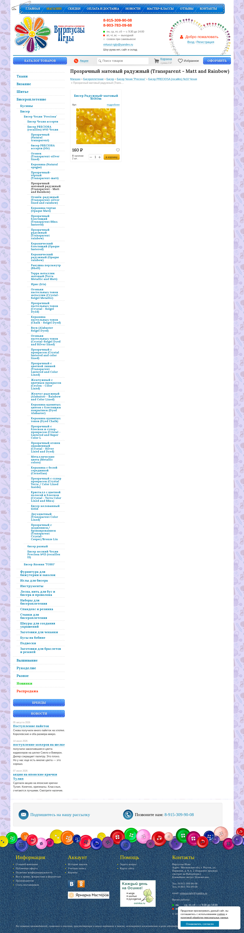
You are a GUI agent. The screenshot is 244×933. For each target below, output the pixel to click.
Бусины (26, 106)
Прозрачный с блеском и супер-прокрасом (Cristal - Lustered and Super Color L (46, 432)
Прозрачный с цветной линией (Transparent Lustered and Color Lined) (44, 369)
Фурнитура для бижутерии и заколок (38, 573)
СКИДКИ (74, 9)
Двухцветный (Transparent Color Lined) (44, 516)
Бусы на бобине (32, 638)
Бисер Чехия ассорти (42, 121)
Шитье (23, 91)
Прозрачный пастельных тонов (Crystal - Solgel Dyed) (44, 307)
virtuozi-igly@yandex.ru (193, 893)
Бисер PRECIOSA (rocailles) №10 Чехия (42, 128)
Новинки (24, 683)
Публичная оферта (27, 868)
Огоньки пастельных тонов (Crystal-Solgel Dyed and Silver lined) (46, 340)
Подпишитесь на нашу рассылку (60, 814)
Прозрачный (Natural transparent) (40, 137)
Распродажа (27, 691)
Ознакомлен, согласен (200, 924)
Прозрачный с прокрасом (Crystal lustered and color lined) (45, 354)
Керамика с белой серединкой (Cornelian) (44, 470)
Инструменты (31, 586)
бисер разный (37, 546)
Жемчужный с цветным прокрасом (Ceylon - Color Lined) (46, 384)
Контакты (208, 9)
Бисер (25, 111)
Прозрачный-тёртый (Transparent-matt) (45, 175)
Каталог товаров (40, 61)
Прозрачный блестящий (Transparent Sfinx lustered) (44, 220)
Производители (25, 880)
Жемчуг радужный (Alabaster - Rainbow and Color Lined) (46, 396)
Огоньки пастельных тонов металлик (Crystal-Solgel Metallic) (45, 294)
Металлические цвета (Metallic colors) (42, 459)
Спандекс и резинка (36, 609)
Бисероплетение (31, 99)
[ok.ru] (81, 883)
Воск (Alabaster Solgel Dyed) (42, 329)
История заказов (77, 864)
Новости (132, 9)
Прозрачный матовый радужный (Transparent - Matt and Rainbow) (46, 188)
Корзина (73, 872)
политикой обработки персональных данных (204, 917)
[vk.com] (71, 883)
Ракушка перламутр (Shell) (46, 267)
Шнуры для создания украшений (37, 625)
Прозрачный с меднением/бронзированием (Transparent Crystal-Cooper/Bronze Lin (44, 532)
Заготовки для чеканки (39, 632)
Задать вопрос (128, 864)
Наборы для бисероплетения (33, 602)
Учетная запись (77, 868)
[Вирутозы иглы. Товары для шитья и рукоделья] (49, 34)
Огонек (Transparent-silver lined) (45, 156)
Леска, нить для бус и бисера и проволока (37, 593)
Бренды (39, 703)
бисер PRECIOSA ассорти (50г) (43, 147)
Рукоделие (26, 668)
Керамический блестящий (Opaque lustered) (45, 246)
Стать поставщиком (27, 884)
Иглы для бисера (34, 580)
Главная (33, 9)
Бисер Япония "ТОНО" (39, 564)
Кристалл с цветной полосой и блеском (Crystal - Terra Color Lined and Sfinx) (46, 496)
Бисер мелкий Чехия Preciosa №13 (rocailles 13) (43, 554)
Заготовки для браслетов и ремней (40, 650)
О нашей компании (27, 864)
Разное (23, 676)
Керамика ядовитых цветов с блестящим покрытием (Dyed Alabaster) (46, 409)
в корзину (112, 157)
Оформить (217, 61)
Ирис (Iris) (38, 284)
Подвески (28, 643)
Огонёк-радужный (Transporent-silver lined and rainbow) (45, 199)
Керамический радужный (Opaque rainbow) (45, 257)
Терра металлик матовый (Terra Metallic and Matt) (44, 276)
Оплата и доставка (103, 9)
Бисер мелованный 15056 (45, 507)
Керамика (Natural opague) (44, 166)
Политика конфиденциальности (34, 872)
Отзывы (186, 9)
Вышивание (27, 660)
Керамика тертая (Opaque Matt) (43, 209)
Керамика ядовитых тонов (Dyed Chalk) (46, 420)
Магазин (53, 9)
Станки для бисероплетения (33, 616)
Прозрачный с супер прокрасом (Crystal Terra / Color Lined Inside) (46, 483)
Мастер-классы (160, 9)
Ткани (22, 76)
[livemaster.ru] (88, 895)
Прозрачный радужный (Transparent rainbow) (40, 234)
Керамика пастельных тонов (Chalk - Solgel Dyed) (46, 319)
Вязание (24, 84)
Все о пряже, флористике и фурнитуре (38, 876)
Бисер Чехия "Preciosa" (40, 116)
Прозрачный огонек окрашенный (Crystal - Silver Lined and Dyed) (45, 447)
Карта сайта (127, 868)
